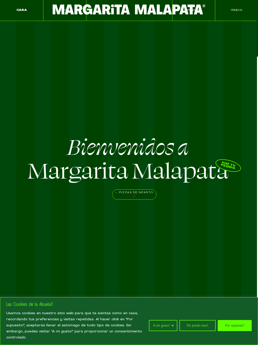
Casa (21, 10)
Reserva (193, 10)
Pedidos (236, 10)
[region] (129, 321)
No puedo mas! (197, 325)
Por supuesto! (234, 325)
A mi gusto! (161, 325)
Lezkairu (64, 51)
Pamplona (64, 31)
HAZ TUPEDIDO (228, 165)
